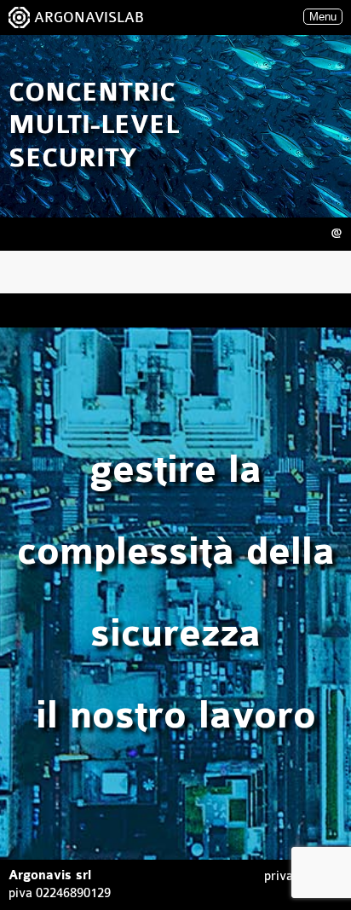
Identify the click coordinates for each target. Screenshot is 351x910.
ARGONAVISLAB (89, 17)
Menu (323, 16)
